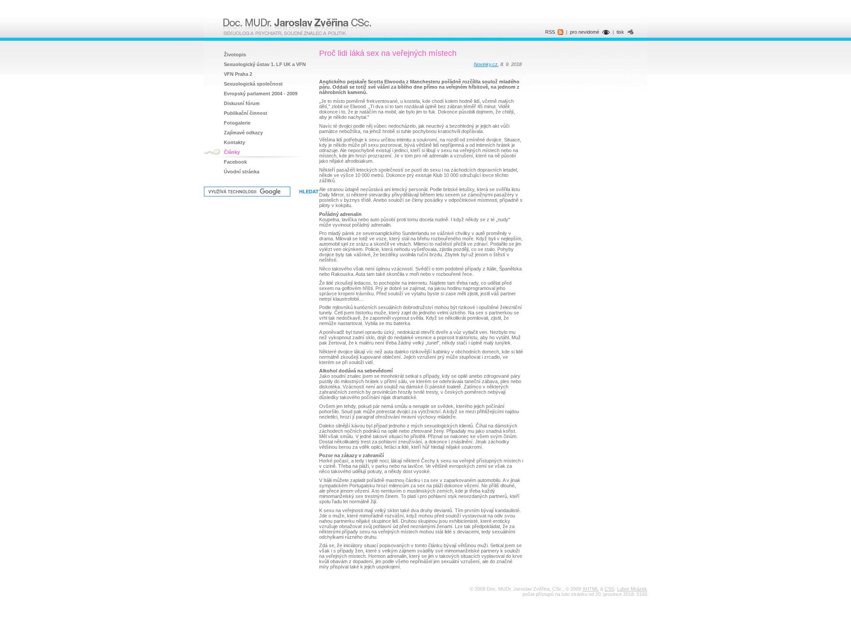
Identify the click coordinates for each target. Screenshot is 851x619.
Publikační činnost (245, 113)
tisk (620, 32)
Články (232, 152)
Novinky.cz (486, 64)
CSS (609, 589)
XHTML (590, 589)
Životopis (235, 54)
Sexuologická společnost (253, 83)
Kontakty (234, 142)
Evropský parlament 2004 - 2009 (260, 93)
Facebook (235, 162)
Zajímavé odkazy (243, 132)
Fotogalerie (237, 122)
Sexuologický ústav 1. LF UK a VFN (265, 64)
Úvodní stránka (241, 171)
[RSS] (560, 33)
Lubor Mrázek (632, 589)
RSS (550, 32)
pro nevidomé (584, 32)
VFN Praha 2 (238, 74)
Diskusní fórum (242, 103)
